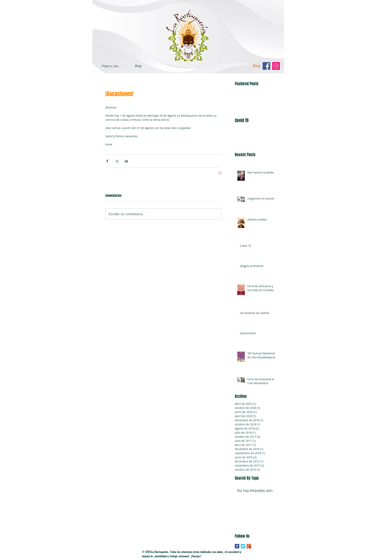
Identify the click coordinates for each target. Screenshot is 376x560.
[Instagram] (276, 66)
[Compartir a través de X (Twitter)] (117, 161)
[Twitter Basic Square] (243, 546)
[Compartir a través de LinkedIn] (126, 161)
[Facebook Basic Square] (237, 546)
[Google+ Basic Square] (249, 546)
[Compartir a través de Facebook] (107, 161)
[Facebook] (266, 66)
